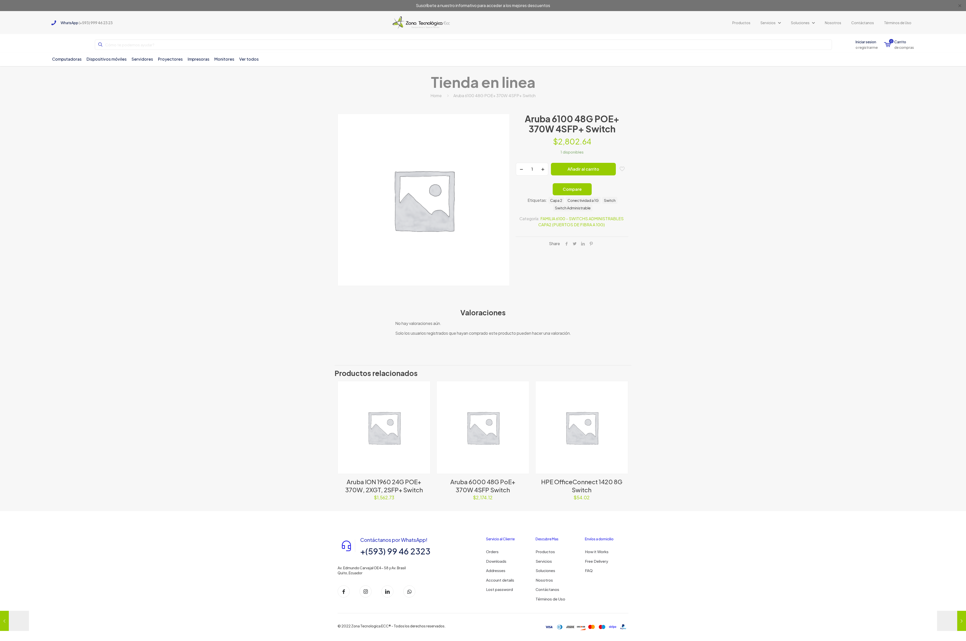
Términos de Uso (550, 598)
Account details (500, 580)
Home (436, 95)
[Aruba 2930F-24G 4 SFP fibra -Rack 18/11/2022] (951, 621)
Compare (572, 189)
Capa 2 (556, 200)
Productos (545, 551)
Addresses (495, 570)
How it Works (597, 551)
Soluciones (545, 570)
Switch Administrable (573, 208)
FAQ (589, 570)
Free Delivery (596, 561)
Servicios (544, 561)
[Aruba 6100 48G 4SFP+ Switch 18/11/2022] (14, 621)
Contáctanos (547, 589)
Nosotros (544, 580)
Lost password (499, 589)
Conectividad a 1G (583, 200)
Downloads (496, 561)
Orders (492, 551)
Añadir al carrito (583, 169)
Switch (610, 200)
